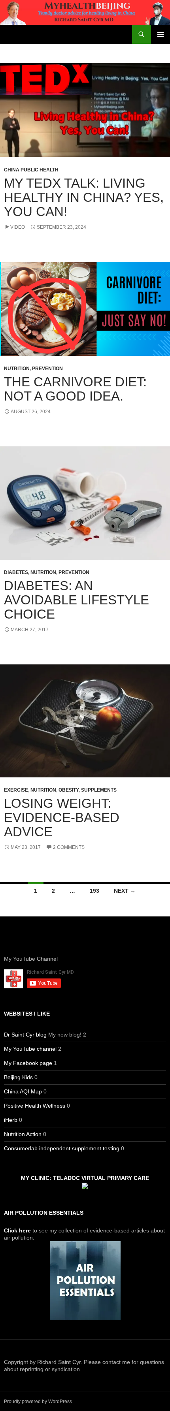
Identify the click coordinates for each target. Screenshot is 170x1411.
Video (17, 227)
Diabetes (16, 572)
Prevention (47, 368)
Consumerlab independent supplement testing (61, 1148)
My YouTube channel (30, 1049)
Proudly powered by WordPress (38, 1401)
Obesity (69, 790)
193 (94, 891)
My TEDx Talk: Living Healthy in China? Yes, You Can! (84, 197)
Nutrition (17, 368)
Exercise (16, 790)
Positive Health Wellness (34, 1105)
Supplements (99, 790)
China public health (31, 170)
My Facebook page (28, 1063)
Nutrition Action (23, 1134)
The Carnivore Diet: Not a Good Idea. (75, 388)
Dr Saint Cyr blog (25, 1034)
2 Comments (69, 847)
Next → (125, 891)
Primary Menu (160, 34)
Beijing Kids (18, 1077)
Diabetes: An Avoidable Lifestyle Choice (76, 599)
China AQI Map (23, 1091)
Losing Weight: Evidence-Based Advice (61, 817)
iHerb (10, 1120)
